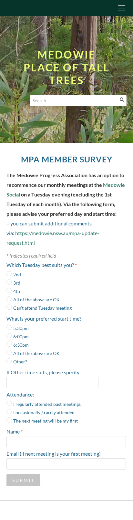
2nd (17, 274)
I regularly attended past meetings (47, 404)
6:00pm (21, 336)
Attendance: (20, 394)
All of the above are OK (36, 299)
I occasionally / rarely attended (44, 412)
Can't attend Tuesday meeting (42, 308)
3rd (16, 283)
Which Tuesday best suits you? (41, 265)
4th (16, 291)
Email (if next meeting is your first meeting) (53, 454)
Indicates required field (31, 255)
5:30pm (21, 328)
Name (14, 431)
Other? (20, 361)
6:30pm (21, 345)
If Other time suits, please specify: (43, 372)
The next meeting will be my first (45, 421)
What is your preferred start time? (43, 318)
